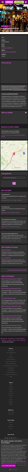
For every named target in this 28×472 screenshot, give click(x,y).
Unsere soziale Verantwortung (11, 374)
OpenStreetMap (19, 169)
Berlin (11, 384)
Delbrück (18, 226)
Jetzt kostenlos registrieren (19, 89)
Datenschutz (13, 363)
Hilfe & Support (11, 350)
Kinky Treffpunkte (4, 26)
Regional (11, 382)
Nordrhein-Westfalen (19, 30)
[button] (14, 469)
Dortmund (11, 395)
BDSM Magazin (13, 352)
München (11, 388)
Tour (7, 352)
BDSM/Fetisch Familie (6, 212)
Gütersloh (20, 200)
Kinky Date (4, 135)
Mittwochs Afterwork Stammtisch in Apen (11, 288)
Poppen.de (11, 422)
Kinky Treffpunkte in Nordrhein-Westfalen (16, 270)
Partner (9, 420)
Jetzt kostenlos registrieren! (9, 177)
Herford (19, 241)
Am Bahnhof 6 (5, 30)
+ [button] (2, 142)
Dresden (10, 399)
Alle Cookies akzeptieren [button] (8, 465)
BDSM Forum (11, 410)
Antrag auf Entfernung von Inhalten (11, 365)
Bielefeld (11, 30)
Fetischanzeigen (11, 412)
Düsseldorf (11, 393)
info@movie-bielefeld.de (7, 48)
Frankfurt (11, 391)
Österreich (11, 401)
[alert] (14, 455)
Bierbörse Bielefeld (6, 250)
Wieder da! (9, 2)
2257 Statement (11, 370)
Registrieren (19, 2)
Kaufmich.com (11, 426)
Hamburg (11, 386)
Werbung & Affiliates (11, 372)
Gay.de (11, 424)
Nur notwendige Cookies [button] (21, 465)
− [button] (2, 145)
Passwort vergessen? (11, 359)
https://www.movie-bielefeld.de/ (9, 52)
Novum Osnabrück (6, 258)
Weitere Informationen (22, 463)
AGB (11, 354)
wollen (14, 361)
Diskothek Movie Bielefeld (19, 135)
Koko (11, 428)
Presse (11, 376)
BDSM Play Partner (5, 226)
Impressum (11, 357)
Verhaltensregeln (11, 368)
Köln (11, 397)
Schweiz (10, 404)
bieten (10, 361)
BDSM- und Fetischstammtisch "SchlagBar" (12, 279)
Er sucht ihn (10, 414)
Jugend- (7, 363)
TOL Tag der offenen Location (9, 298)
